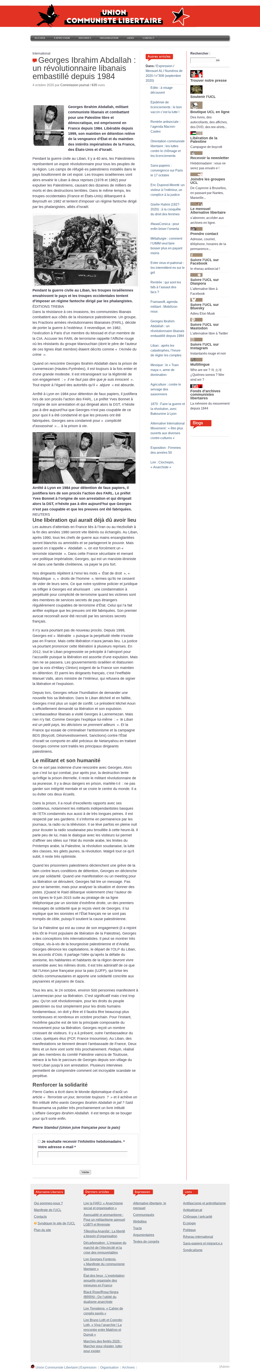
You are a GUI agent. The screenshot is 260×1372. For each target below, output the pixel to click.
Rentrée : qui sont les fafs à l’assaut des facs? (166, 287)
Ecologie (189, 1223)
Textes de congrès (146, 1241)
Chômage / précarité (197, 1216)
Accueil (40, 38)
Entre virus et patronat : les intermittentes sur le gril (168, 267)
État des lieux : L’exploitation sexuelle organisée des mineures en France (104, 1280)
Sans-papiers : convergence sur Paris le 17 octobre (167, 170)
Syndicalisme (193, 1250)
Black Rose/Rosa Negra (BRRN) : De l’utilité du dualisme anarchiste (100, 1296)
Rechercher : (200, 53)
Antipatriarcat (192, 1210)
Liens (130, 38)
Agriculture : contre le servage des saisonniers (166, 389)
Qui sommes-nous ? (48, 1203)
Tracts (137, 1228)
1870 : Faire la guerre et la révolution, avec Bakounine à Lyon (168, 408)
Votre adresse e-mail (57, 1147)
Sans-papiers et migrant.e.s (202, 1243)
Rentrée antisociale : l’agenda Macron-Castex (165, 126)
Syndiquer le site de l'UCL (56, 1223)
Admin (225, 1366)
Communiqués (143, 1215)
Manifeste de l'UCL (47, 1210)
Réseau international (198, 1236)
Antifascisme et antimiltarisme (204, 1203)
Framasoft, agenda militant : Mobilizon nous (164, 306)
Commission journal (74, 85)
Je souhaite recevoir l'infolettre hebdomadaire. (83, 1141)
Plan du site (42, 1230)
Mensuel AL (154, 71)
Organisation (109, 38)
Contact (148, 38)
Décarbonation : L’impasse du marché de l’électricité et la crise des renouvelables (104, 1247)
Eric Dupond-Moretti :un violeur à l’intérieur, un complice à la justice (168, 189)
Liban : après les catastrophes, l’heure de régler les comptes (166, 350)
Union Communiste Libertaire (57, 1367)
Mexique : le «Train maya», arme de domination (165, 369)
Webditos (140, 1221)
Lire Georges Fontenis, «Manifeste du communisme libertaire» (104, 1264)
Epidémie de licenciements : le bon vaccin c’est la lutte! (166, 107)
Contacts (40, 1216)
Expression (62, 38)
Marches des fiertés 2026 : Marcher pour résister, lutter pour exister (102, 1346)
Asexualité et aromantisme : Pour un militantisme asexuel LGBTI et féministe (104, 1219)
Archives (84, 38)
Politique (189, 1230)
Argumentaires (143, 1235)
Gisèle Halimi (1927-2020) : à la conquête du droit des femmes (166, 209)
